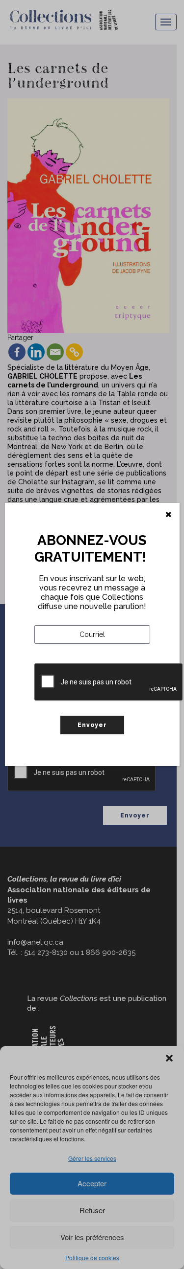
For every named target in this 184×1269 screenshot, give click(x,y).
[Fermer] (169, 514)
